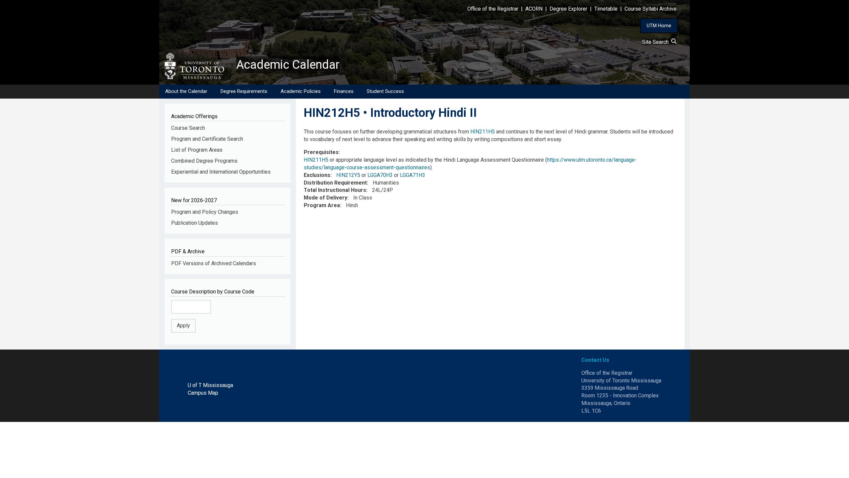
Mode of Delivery (325, 198)
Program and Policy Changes (204, 212)
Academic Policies (301, 91)
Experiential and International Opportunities (221, 172)
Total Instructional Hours (335, 190)
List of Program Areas (197, 150)
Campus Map (203, 393)
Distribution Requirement (335, 183)
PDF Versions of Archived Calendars (213, 263)
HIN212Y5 (348, 175)
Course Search (188, 128)
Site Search (656, 42)
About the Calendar (186, 91)
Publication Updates (194, 223)
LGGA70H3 (380, 175)
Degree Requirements (244, 91)
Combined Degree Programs (204, 161)
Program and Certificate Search (207, 139)
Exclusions (317, 175)
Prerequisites (321, 152)
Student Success (385, 91)
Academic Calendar (288, 65)
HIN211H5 (482, 131)
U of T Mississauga (210, 385)
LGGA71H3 (412, 175)
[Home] (197, 66)
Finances (344, 91)
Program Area (322, 205)
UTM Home (659, 26)
